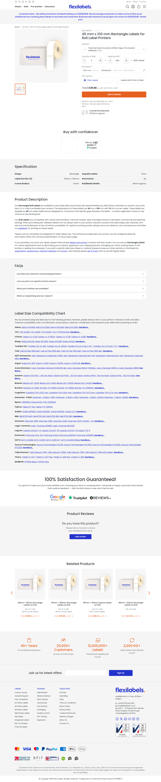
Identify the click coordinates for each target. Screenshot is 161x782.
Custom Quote (21, 692)
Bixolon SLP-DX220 (65, 383)
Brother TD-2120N (48, 388)
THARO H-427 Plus (43, 457)
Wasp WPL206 (55, 341)
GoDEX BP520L (43, 411)
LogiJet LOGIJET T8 (69, 430)
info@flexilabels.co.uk (125, 706)
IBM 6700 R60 (53, 416)
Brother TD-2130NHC (84, 388)
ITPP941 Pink (43, 461)
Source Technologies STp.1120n (107, 444)
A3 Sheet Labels (21, 709)
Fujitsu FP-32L (29, 407)
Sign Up (120, 673)
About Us (63, 720)
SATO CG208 (27, 440)
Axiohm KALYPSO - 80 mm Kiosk (68, 375)
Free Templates (21, 699)
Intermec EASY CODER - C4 (81, 421)
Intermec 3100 (31, 421)
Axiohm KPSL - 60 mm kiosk (122, 375)
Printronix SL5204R (67, 435)
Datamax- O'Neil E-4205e (116, 397)
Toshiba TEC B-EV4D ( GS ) (80, 346)
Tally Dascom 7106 (75, 452)
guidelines (22, 228)
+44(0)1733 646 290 (125, 703)
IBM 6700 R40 (39, 416)
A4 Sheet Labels (21, 703)
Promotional (42, 706)
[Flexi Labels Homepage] (80, 7)
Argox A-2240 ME (72, 363)
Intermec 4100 (45, 421)
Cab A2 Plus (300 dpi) (30, 351)
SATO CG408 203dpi (70, 440)
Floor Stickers (42, 699)
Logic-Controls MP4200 (63, 425)
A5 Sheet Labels (21, 706)
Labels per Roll (113, 56)
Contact (142, 1)
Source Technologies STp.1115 (50, 444)
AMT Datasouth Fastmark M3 (76, 355)
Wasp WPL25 (69, 341)
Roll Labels (19, 716)
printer (64, 251)
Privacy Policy (65, 709)
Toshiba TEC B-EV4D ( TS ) (105, 346)
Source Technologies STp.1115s (78, 444)
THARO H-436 (77, 457)
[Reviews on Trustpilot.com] (77, 497)
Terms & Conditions (68, 703)
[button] (127, 6)
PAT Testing (42, 716)
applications (20, 251)
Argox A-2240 (42, 363)
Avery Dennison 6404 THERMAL (81, 368)
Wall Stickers (42, 692)
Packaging (41, 709)
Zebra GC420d (43, 327)
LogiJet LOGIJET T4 (32, 430)
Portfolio (63, 692)
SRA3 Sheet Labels (22, 713)
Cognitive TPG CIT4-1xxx (106, 392)
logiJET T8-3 (84, 430)
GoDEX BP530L (57, 411)
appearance (33, 251)
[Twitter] (19, 1)
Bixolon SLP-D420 (48, 383)
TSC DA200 (25, 332)
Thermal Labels (21, 727)
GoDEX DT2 (70, 411)
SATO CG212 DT (53, 440)
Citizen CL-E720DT (46, 336)
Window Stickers (43, 696)
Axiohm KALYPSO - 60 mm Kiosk (38, 375)
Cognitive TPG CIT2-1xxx (83, 392)
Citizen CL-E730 (63, 336)
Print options (87, 76)
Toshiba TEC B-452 (37, 346)
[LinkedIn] (23, 1)
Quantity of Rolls (88, 56)
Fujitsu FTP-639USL (44, 407)
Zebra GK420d (57, 327)
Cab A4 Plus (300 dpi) (92, 351)
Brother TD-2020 (31, 388)
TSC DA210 (35, 332)
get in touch (92, 251)
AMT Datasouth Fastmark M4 (104, 355)
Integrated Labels (22, 720)
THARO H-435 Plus (61, 457)
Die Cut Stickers (21, 723)
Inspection (41, 720)
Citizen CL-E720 (30, 336)
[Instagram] (33, 1)
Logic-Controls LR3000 (41, 425)
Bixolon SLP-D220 (31, 383)
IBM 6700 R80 (66, 416)
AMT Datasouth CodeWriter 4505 (47, 355)
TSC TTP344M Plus (60, 332)
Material (85, 44)
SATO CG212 (39, 440)
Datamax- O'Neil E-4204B (91, 397)
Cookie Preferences (68, 713)
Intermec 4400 (60, 421)
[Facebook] (16, 1)
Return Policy (65, 706)
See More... (84, 327)
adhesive (52, 251)
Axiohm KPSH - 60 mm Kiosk (96, 375)
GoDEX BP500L (29, 411)
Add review (80, 536)
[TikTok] (29, 1)
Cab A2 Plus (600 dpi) (50, 351)
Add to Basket (114, 94)
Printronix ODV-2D (34, 435)
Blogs (135, 1)
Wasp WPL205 (41, 341)
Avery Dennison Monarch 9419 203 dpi (48, 368)
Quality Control (43, 713)
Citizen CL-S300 (78, 336)
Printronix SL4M (50, 435)
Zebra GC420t (71, 327)
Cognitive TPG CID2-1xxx (37, 392)
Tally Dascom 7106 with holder (99, 452)
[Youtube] (26, 1)
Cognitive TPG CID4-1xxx (60, 392)
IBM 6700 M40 (25, 416)
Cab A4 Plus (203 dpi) (71, 351)
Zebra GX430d (28, 327)
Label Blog (64, 696)
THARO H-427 (28, 457)
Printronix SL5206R (84, 435)
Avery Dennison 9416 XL (107, 368)
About (128, 1)
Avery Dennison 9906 (128, 368)
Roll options (86, 66)
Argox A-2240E (56, 363)
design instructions (78, 242)
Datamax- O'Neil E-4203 (44, 397)
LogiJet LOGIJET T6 (50, 430)
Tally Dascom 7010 (38, 452)
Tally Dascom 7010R (56, 452)
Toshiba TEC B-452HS (57, 346)
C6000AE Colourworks (32, 402)
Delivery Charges (66, 716)
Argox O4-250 (28, 363)
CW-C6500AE (49, 402)
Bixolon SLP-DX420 (83, 383)
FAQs (62, 699)
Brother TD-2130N (65, 388)
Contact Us (64, 723)
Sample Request (21, 696)
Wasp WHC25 (27, 341)
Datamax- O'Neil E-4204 (67, 397)
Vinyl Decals (42, 703)
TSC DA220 (46, 332)
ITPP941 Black (30, 461)
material (43, 251)
